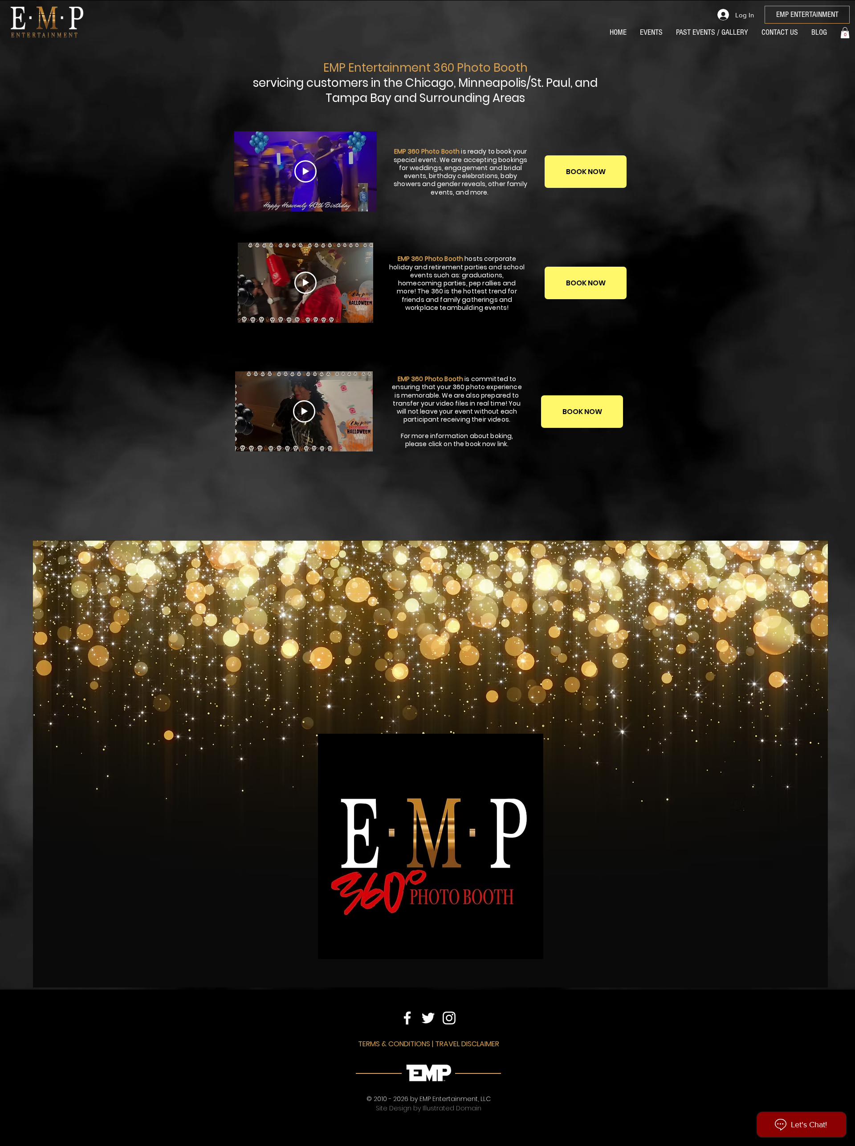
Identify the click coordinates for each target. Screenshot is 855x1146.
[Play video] (305, 171)
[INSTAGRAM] (449, 1018)
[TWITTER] (428, 1018)
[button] (845, 32)
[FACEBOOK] (407, 1018)
